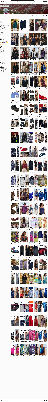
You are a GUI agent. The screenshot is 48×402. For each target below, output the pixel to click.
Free (1, 58)
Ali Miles (2, 34)
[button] (12, 1)
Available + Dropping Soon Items (5, 68)
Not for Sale (2, 71)
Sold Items (2, 70)
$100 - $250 (2, 50)
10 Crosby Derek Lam (3, 27)
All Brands (2, 26)
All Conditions (3, 62)
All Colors (2, 39)
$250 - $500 (2, 51)
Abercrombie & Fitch (3, 29)
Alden (2, 31)
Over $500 (2, 52)
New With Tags (3, 63)
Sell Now (41, 1)
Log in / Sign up (45, 1)
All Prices (2, 47)
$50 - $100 (2, 49)
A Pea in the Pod (3, 28)
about (43, 15)
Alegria (2, 32)
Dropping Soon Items (3, 69)
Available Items (3, 67)
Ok (45, 400)
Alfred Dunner (3, 33)
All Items (2, 57)
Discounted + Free (3, 59)
